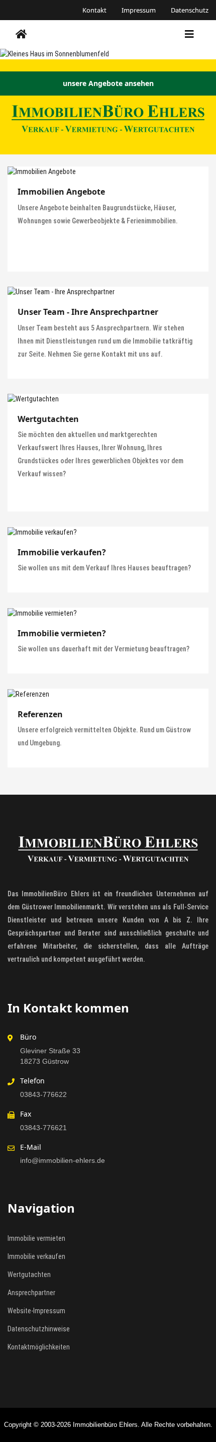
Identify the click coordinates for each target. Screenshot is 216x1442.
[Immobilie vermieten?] (108, 613)
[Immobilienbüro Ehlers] (21, 34)
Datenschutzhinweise (39, 1329)
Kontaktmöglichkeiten (39, 1347)
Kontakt (94, 10)
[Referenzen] (108, 694)
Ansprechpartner (31, 1293)
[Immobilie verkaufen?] (108, 532)
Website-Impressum (36, 1311)
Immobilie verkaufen (36, 1256)
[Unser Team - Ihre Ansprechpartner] (108, 292)
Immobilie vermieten (36, 1238)
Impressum (139, 10)
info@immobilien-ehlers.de (62, 1160)
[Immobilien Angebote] (108, 172)
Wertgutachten (29, 1274)
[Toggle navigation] (189, 34)
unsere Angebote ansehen (108, 83)
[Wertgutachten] (108, 399)
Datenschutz (189, 10)
